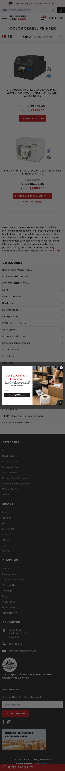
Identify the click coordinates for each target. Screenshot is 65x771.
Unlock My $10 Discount (17, 395)
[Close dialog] (61, 367)
